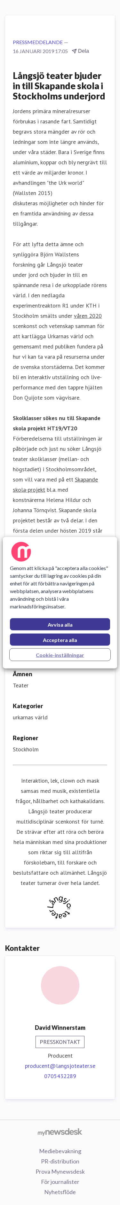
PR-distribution (60, 1161)
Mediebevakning (60, 1150)
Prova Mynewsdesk (60, 1171)
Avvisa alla (60, 624)
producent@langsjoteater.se (60, 1065)
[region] (60, 602)
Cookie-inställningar (60, 655)
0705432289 (60, 1076)
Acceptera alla (60, 640)
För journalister (60, 1181)
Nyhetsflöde (60, 1191)
